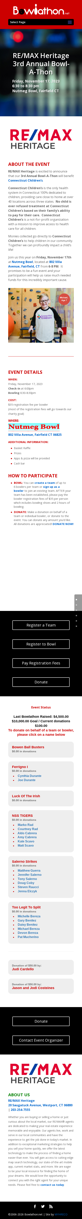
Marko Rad (25, 824)
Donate (41, 682)
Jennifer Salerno (30, 874)
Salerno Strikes (24, 861)
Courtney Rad (28, 829)
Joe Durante (26, 780)
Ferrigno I (20, 767)
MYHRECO (61, 1214)
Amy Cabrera (27, 837)
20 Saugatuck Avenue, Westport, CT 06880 (40, 1105)
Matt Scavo (26, 845)
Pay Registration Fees (41, 663)
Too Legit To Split (26, 907)
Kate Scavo (26, 841)
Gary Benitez (27, 920)
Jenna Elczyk (27, 891)
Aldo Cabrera (27, 833)
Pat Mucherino (28, 937)
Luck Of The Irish (26, 796)
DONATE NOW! (63, 524)
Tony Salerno (27, 879)
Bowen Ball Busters (28, 747)
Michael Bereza (29, 928)
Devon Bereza (28, 932)
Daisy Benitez (28, 924)
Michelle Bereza (29, 916)
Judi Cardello (23, 969)
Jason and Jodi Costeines (33, 988)
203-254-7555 (20, 1110)
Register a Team (41, 625)
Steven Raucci (28, 887)
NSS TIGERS (22, 816)
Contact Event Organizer (41, 1040)
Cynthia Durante (29, 776)
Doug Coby (26, 883)
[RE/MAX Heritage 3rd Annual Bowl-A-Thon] (41, 342)
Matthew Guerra (29, 870)
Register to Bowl (41, 644)
